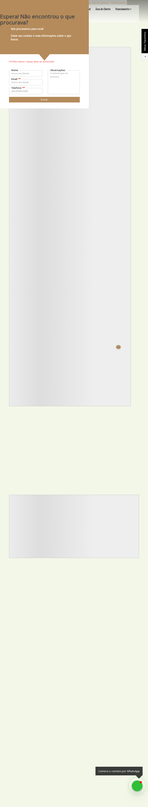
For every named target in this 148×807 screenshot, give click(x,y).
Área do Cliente (103, 9)
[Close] (118, 347)
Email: (16, 79)
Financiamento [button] (123, 9)
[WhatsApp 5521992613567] (137, 785)
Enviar (44, 99)
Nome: (14, 70)
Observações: (58, 70)
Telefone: (18, 87)
